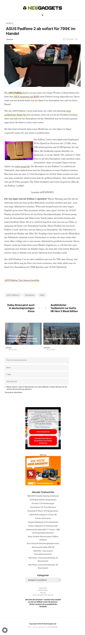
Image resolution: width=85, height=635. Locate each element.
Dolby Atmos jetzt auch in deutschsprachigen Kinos (20, 308)
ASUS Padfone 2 (13, 295)
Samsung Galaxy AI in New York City (60, 339)
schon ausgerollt (22, 166)
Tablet (42, 295)
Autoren (43, 593)
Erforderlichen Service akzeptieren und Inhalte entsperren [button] (43, 440)
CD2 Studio (52, 627)
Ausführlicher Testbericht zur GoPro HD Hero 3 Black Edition (64, 308)
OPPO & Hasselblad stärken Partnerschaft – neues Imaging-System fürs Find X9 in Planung (22, 338)
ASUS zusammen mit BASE (26, 96)
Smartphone (29, 295)
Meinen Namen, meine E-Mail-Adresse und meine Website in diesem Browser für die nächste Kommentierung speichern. (37, 388)
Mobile (9, 23)
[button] (5, 630)
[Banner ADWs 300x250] (43, 471)
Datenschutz (43, 590)
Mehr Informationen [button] (43, 427)
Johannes (9, 39)
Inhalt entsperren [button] (43, 432)
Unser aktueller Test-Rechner (43, 595)
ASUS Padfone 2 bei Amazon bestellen (21, 280)
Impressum (43, 588)
